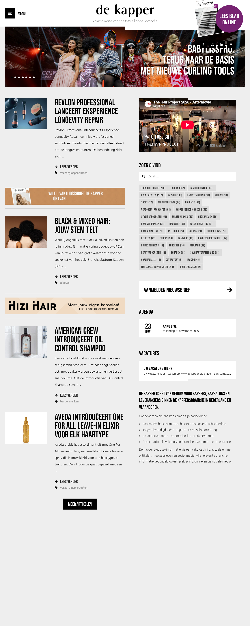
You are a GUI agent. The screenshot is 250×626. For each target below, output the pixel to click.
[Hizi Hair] (65, 306)
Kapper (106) (175, 195)
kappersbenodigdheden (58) (191, 209)
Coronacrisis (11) (151, 259)
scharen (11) (178, 252)
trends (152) (177, 188)
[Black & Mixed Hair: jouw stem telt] (26, 232)
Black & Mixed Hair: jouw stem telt (82, 225)
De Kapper (125, 9)
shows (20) (167, 238)
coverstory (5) (174, 259)
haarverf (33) (177, 223)
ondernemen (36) (207, 216)
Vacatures (149, 353)
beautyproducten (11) (153, 252)
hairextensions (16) (152, 245)
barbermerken (69, 401)
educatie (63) (192, 202)
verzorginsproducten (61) (156, 209)
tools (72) (147, 202)
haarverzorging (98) (198, 195)
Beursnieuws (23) (216, 231)
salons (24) (195, 231)
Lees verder (69, 166)
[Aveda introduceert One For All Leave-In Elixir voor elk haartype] (26, 428)
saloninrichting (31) (201, 223)
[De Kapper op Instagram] (212, 44)
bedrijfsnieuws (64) (169, 202)
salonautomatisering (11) (204, 252)
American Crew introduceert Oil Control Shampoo (80, 339)
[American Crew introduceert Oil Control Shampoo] (26, 342)
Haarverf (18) (185, 238)
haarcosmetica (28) (152, 231)
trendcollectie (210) (153, 188)
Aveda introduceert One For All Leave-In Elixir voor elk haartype (89, 425)
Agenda (146, 311)
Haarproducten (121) (201, 188)
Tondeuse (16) (177, 245)
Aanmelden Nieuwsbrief (167, 290)
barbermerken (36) (182, 216)
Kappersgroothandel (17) (212, 238)
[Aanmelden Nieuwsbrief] (230, 44)
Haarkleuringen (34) (153, 223)
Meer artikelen (80, 504)
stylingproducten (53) (154, 216)
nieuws (64, 283)
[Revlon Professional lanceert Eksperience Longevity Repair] (26, 113)
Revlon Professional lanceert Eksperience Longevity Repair (86, 111)
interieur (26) (176, 231)
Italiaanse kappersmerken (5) (158, 266)
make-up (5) (194, 259)
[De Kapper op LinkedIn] (221, 44)
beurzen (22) (148, 238)
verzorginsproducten (73, 173)
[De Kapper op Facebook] (203, 44)
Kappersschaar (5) (190, 266)
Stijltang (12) (197, 245)
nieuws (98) (221, 195)
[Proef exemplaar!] (65, 196)
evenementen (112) (152, 195)
